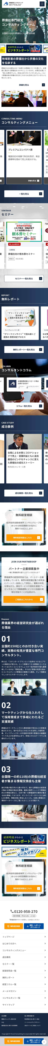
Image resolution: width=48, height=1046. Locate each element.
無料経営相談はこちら (22, 537)
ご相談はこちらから (24, 599)
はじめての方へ (9, 943)
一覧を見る (24, 193)
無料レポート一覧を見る (24, 349)
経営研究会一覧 (9, 970)
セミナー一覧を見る (24, 278)
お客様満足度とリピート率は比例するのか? (28, 382)
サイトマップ (8, 1004)
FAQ (2, 1022)
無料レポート (8, 977)
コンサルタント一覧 (11, 997)
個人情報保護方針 (29, 1016)
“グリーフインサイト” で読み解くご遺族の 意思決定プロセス (19, 335)
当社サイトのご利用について (32, 1025)
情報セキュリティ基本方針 (8, 1019)
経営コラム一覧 (9, 984)
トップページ (8, 936)
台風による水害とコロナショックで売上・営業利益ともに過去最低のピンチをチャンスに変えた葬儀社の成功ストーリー (23, 457)
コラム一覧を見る (24, 405)
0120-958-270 (26, 911)
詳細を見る (24, 84)
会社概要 (3, 1016)
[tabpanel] (20, 323)
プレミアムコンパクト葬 (20, 149)
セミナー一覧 (8, 963)
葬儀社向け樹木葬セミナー (21, 253)
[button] (42, 3)
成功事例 (6, 957)
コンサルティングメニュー (14, 950)
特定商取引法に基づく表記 (31, 1019)
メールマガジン (9, 991)
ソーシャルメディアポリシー (32, 1022)
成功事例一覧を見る (24, 493)
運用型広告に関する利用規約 (9, 1025)
